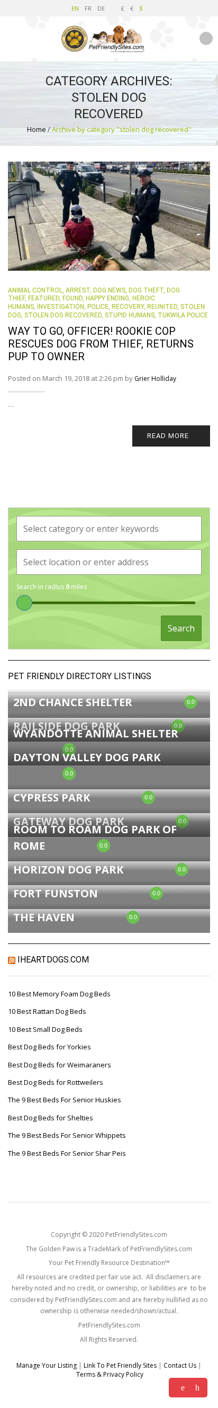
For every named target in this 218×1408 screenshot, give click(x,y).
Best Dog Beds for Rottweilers (55, 1082)
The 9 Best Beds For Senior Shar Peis (67, 1153)
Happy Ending (107, 298)
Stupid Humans (130, 315)
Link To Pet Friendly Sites (120, 1365)
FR (88, 8)
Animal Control (35, 290)
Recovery (128, 306)
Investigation (60, 306)
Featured (43, 298)
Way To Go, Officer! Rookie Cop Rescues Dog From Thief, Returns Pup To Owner (101, 344)
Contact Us (180, 1365)
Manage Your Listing (46, 1365)
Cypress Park (51, 797)
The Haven (44, 917)
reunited (162, 306)
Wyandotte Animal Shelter (95, 733)
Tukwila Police (183, 315)
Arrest (78, 290)
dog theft (146, 290)
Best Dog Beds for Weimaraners (59, 1065)
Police (97, 306)
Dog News (109, 290)
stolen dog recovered (63, 315)
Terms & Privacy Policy (109, 1374)
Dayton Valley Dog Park (86, 757)
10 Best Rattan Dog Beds (47, 1011)
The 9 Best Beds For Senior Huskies (64, 1099)
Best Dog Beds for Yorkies (49, 1046)
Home (36, 129)
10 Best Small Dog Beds (45, 1029)
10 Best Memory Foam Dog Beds (59, 994)
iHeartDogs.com (53, 960)
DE (101, 8)
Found (72, 298)
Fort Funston (55, 893)
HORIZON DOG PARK (68, 869)
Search (181, 628)
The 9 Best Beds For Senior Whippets (67, 1135)
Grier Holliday (155, 378)
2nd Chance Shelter (72, 702)
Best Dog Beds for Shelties (50, 1117)
